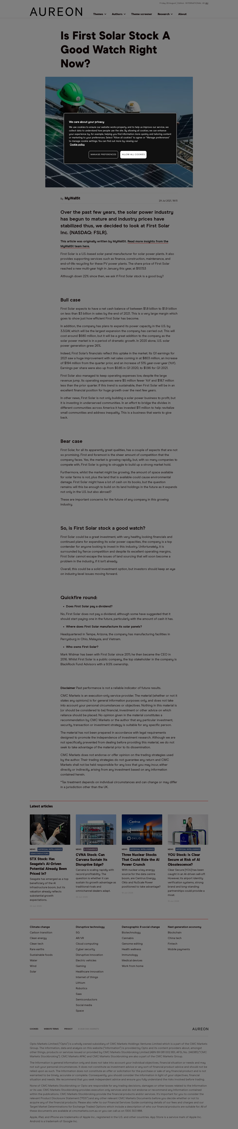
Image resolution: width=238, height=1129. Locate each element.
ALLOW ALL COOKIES (133, 155)
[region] (120, 138)
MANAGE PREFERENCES (103, 155)
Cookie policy (77, 145)
